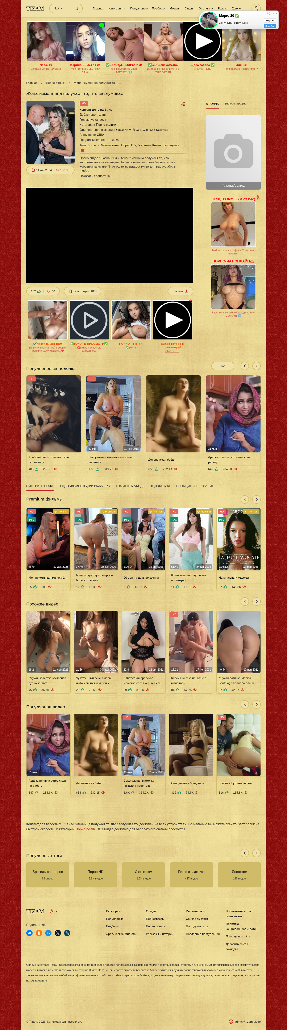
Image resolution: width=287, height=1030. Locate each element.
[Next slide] (256, 366)
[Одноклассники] (39, 933)
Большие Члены (150, 145)
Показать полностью (95, 176)
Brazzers (93, 145)
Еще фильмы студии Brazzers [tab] (85, 486)
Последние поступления (203, 934)
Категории (113, 911)
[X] (58, 933)
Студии (190, 8)
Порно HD (128, 145)
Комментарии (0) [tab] (130, 486)
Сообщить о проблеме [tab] (195, 486)
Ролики (223, 8)
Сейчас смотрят (197, 918)
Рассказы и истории (159, 934)
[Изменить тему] (53, 911)
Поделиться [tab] (160, 486)
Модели (175, 8)
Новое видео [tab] (235, 103)
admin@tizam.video (247, 1021)
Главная (98, 8)
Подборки (158, 8)
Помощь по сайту (238, 936)
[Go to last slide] (245, 366)
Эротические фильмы (121, 934)
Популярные (139, 8)
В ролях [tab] (212, 103)
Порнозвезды (155, 918)
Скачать (177, 291)
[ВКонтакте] (29, 933)
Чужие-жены (110, 145)
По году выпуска (197, 926)
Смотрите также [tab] (40, 486)
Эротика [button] (204, 8)
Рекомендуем (195, 911)
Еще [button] (235, 8)
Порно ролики (55, 82)
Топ (222, 366)
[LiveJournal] (67, 933)
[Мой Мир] (48, 933)
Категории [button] (115, 8)
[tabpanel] (233, 151)
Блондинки (171, 145)
